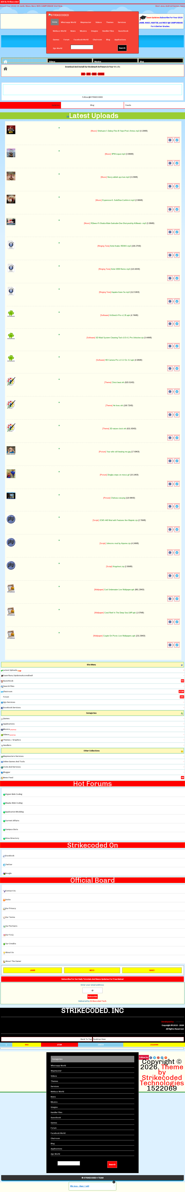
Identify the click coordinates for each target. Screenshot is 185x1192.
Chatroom (97, 40)
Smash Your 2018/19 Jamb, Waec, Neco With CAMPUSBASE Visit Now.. (31, 6)
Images (94, 31)
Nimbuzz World (59, 31)
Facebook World (81, 40)
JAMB (32, 970)
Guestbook (123, 31)
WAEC (152, 970)
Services (122, 22)
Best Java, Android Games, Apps (170, 6)
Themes (109, 22)
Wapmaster (85, 22)
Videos (99, 22)
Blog (108, 40)
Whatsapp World (68, 22)
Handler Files (108, 31)
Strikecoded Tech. (98, 1001)
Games (56, 40)
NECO (92, 970)
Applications (120, 40)
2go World (57, 48)
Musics (83, 31)
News (73, 31)
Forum (66, 40)
